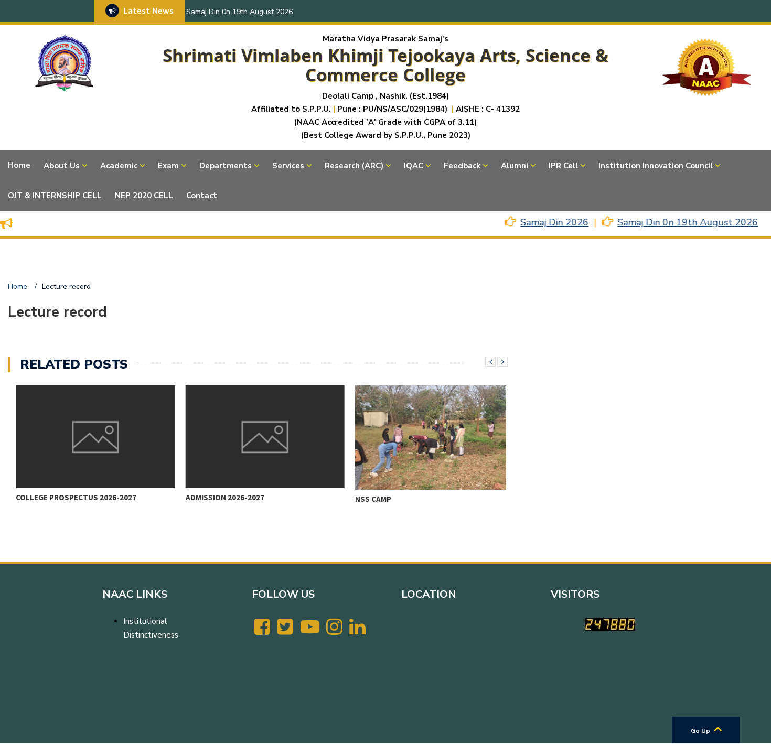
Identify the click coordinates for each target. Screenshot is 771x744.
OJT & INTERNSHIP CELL (55, 195)
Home (19, 165)
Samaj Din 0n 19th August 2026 (239, 12)
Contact (201, 195)
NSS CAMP (365, 499)
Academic (118, 165)
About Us (62, 165)
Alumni (514, 165)
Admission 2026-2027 (217, 497)
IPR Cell (563, 165)
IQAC (413, 165)
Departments (225, 165)
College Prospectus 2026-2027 (68, 497)
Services (288, 165)
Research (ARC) (354, 165)
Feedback (462, 165)
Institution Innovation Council (655, 165)
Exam (168, 165)
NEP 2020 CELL (144, 195)
